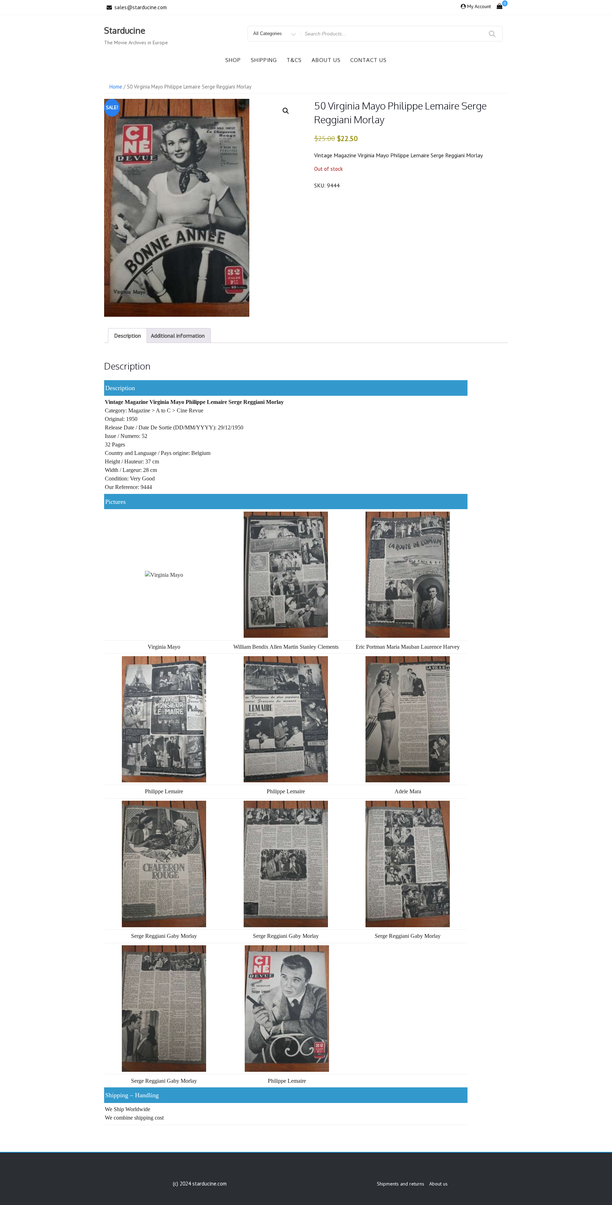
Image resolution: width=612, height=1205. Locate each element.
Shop (233, 60)
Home (115, 86)
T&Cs (294, 60)
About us (326, 60)
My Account (479, 6)
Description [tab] (127, 335)
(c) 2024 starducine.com (200, 1183)
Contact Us (368, 60)
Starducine (124, 30)
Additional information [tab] (178, 335)
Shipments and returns (400, 1184)
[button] (285, 111)
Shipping (264, 60)
